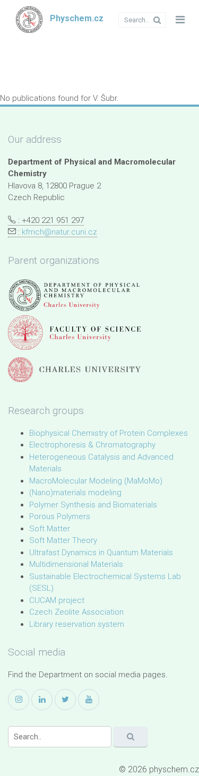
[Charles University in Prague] (74, 369)
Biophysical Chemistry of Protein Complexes (108, 433)
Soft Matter (49, 528)
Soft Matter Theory (63, 540)
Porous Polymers (59, 516)
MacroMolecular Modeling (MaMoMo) (95, 481)
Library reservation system (76, 624)
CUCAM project (56, 600)
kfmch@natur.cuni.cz (59, 232)
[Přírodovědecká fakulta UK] (74, 332)
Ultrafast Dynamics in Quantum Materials (101, 552)
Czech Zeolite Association (76, 612)
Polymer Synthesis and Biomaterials (93, 505)
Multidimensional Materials (76, 564)
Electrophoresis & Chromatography (92, 445)
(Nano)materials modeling (75, 492)
